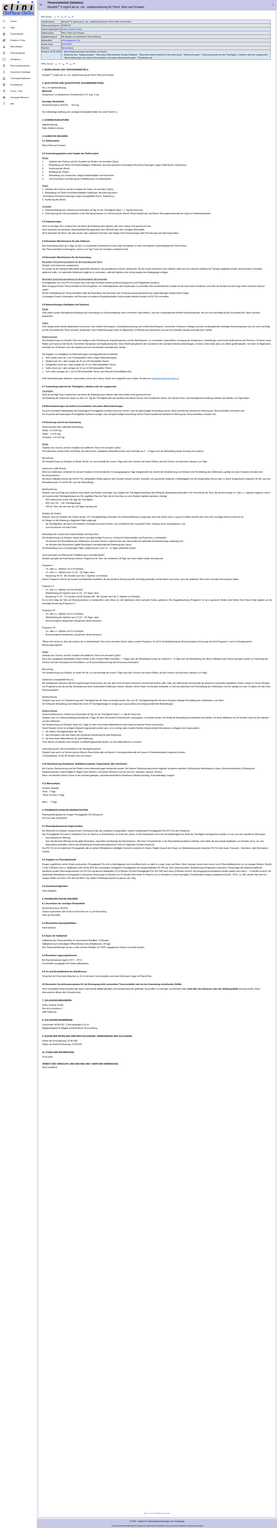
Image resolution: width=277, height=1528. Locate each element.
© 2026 (133, 1521)
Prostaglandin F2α (71, 40)
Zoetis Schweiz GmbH (71, 29)
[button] (272, 4)
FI (58, 17)
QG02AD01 (66, 44)
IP (65, 17)
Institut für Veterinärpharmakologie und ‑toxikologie (161, 1521)
